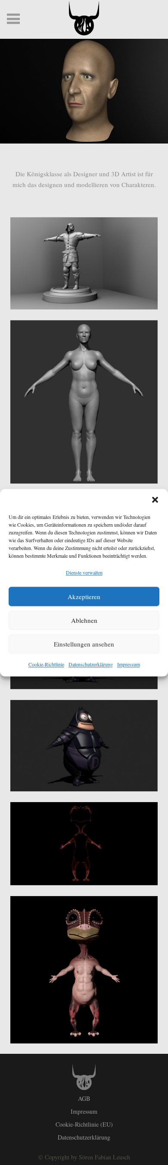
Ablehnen (84, 620)
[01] (84, 843)
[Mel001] (84, 402)
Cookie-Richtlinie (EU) (84, 1124)
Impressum (128, 663)
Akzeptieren (84, 596)
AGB (84, 1098)
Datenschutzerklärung (90, 663)
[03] (84, 745)
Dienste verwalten (84, 571)
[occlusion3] (84, 263)
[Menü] (13, 19)
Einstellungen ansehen (84, 644)
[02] (84, 969)
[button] (155, 499)
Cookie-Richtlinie (46, 663)
